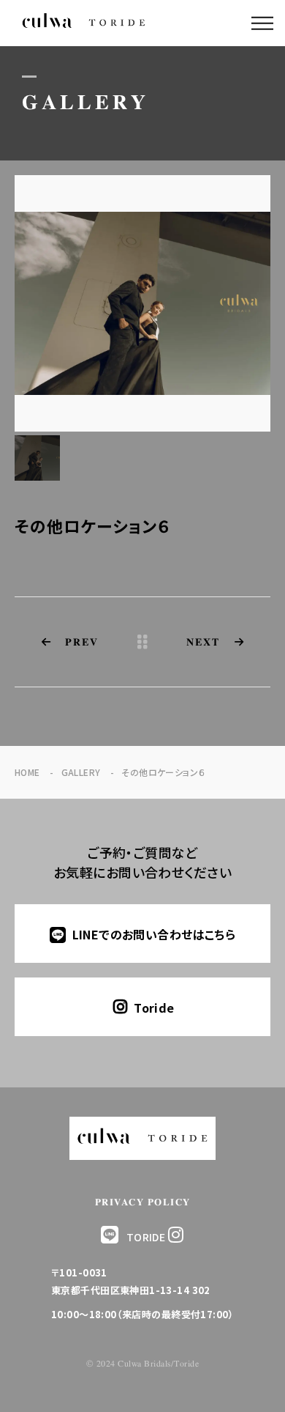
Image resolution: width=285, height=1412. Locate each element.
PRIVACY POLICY (143, 1203)
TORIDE (146, 1237)
